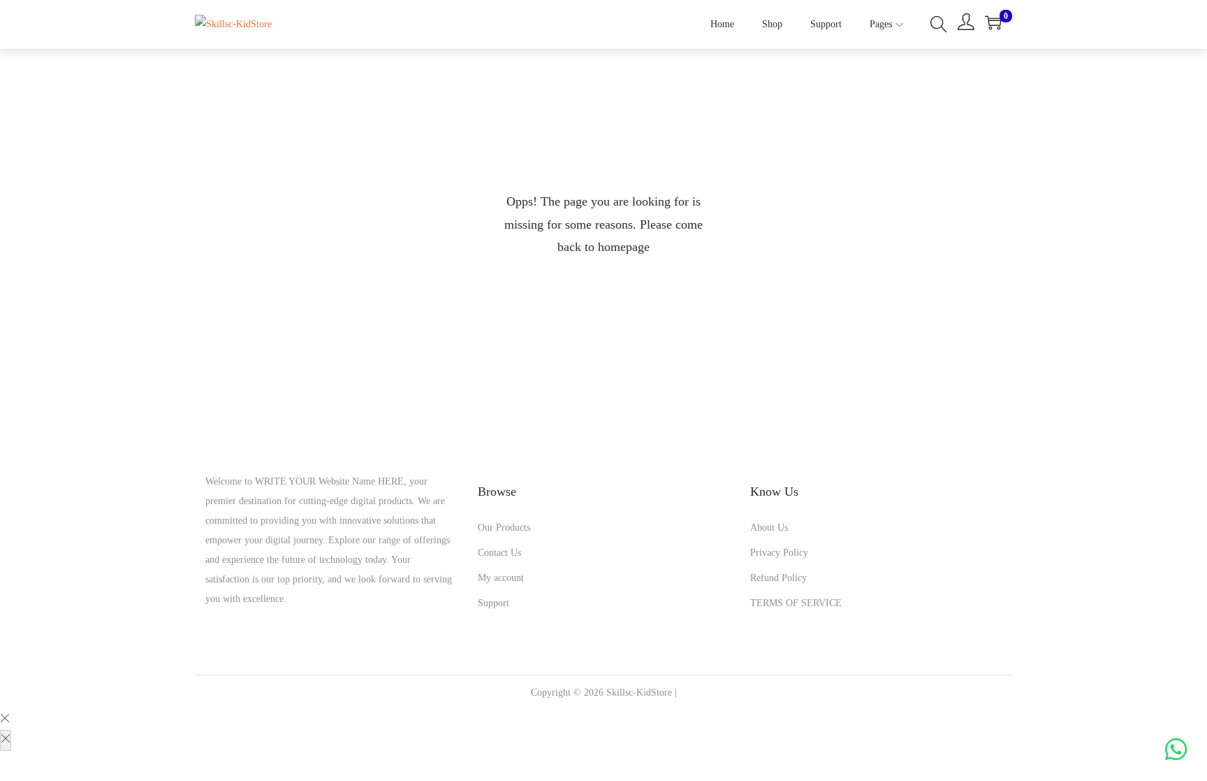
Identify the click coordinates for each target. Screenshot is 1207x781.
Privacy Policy (779, 552)
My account (501, 578)
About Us (769, 527)
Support (493, 603)
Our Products (504, 527)
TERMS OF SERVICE (796, 603)
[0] (993, 22)
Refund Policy (778, 578)
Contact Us (499, 552)
